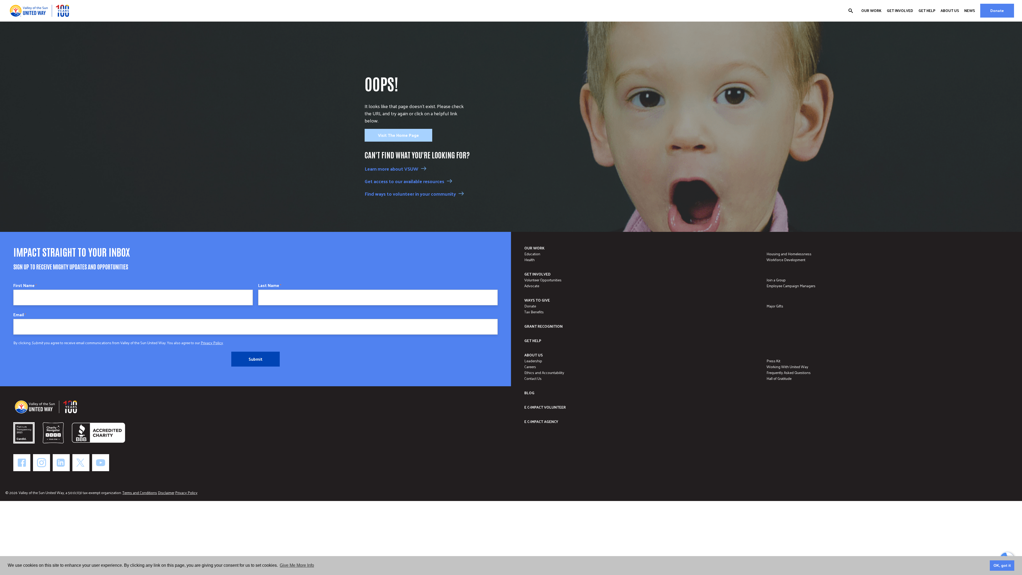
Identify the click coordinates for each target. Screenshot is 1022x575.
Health (529, 259)
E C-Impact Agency (541, 421)
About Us (950, 11)
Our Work (871, 11)
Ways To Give (537, 300)
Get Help (926, 11)
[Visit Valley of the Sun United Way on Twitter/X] (80, 462)
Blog (529, 392)
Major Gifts (775, 306)
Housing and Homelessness (789, 253)
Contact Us (533, 378)
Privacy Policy (212, 342)
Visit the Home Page (398, 135)
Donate (997, 10)
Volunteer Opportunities (543, 280)
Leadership (533, 361)
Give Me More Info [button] (297, 565)
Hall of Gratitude (779, 378)
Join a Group (776, 280)
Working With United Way (787, 366)
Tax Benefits (534, 312)
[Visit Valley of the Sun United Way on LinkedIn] (61, 462)
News (969, 11)
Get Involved (900, 11)
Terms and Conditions (139, 492)
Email (19, 315)
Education (532, 253)
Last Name (269, 285)
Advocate (531, 285)
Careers (530, 366)
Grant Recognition (543, 326)
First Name (25, 285)
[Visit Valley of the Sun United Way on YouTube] (100, 462)
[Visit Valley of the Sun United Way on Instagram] (41, 462)
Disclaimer (166, 492)
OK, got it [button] (1002, 565)
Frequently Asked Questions (789, 372)
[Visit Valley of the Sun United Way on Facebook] (21, 462)
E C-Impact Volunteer (545, 407)
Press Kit (773, 361)
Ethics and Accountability (544, 372)
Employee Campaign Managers (791, 285)
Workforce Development (786, 259)
